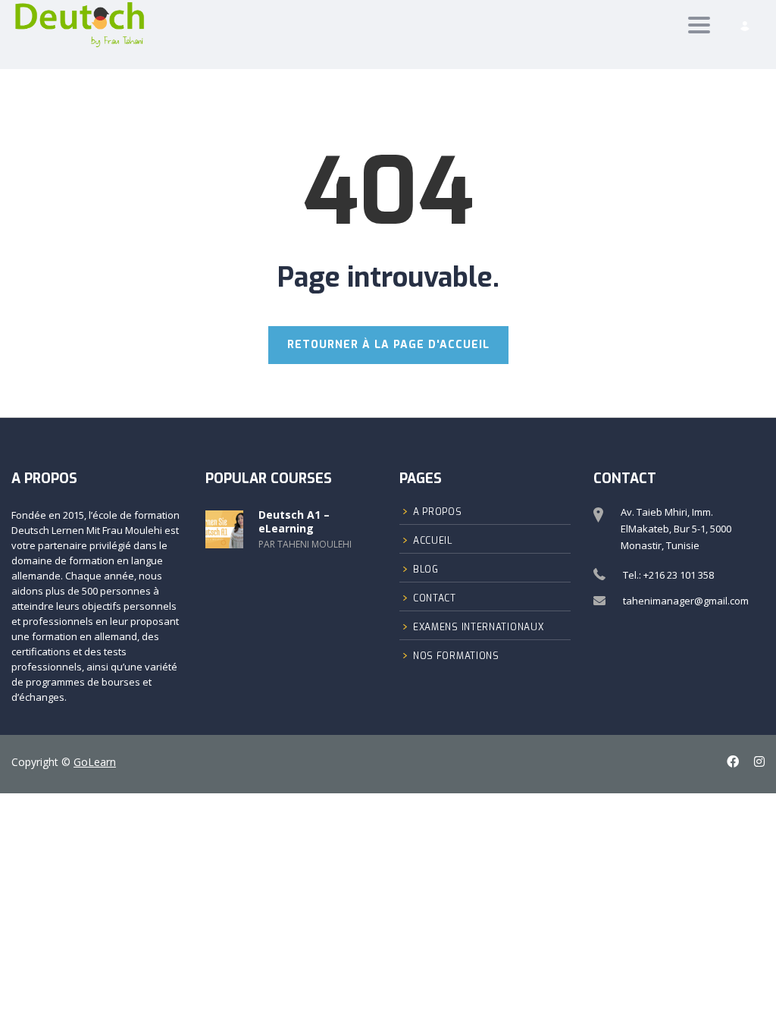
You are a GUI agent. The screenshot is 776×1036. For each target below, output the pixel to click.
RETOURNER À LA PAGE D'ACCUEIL (388, 344)
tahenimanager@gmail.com (686, 600)
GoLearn (95, 762)
